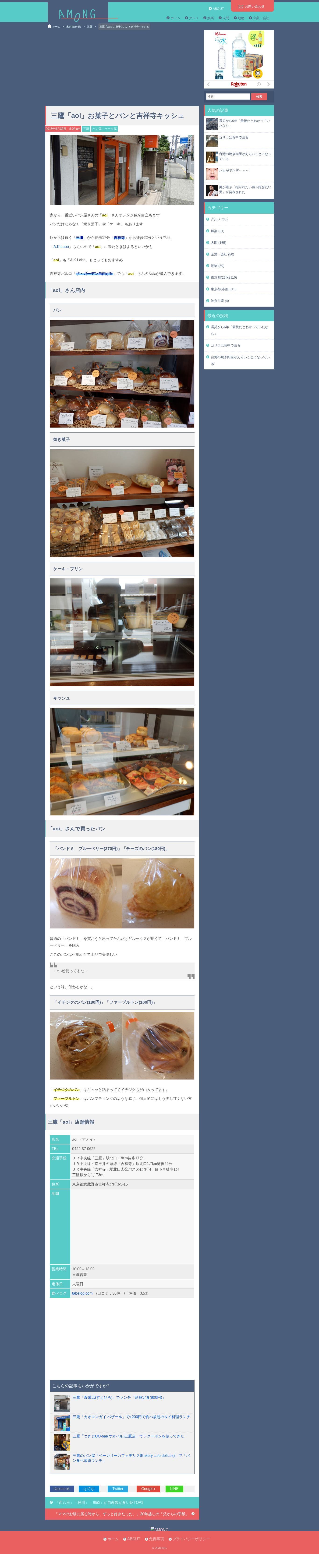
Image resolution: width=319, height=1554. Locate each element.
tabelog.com (82, 1293)
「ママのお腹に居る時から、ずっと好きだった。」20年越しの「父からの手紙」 (121, 1514)
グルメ (194, 18)
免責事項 (156, 1539)
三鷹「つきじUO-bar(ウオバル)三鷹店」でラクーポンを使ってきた (128, 1436)
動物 (241, 18)
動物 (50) (217, 266)
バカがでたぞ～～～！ (235, 170)
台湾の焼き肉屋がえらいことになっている (245, 156)
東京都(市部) (73, 26)
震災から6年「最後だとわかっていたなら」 (244, 123)
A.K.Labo (61, 247)
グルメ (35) (219, 219)
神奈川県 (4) (220, 301)
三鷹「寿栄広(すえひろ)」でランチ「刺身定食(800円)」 (119, 1397)
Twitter (117, 1489)
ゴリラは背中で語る (233, 137)
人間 (226, 18)
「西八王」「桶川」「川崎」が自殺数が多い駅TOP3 (99, 1502)
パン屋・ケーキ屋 (104, 129)
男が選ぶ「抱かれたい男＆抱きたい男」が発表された (245, 189)
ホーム (175, 18)
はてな (89, 1489)
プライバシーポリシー (191, 1539)
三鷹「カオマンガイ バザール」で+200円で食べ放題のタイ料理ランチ (131, 1417)
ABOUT (218, 8)
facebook (62, 1489)
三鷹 (89, 26)
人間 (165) (218, 242)
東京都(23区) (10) (224, 277)
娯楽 (210, 18)
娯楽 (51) (217, 231)
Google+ (148, 1489)
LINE (174, 1489)
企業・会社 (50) (222, 254)
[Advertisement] (122, 66)
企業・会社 (261, 18)
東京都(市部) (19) (224, 289)
